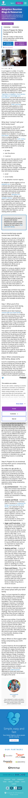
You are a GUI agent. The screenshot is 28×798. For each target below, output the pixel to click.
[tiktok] (24, 774)
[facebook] (16, 774)
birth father (5, 135)
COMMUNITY (20, 779)
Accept (14, 408)
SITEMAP (17, 781)
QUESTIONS (7, 779)
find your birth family (13, 226)
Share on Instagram (21, 43)
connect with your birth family (11, 312)
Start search (14, 740)
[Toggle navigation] (25, 3)
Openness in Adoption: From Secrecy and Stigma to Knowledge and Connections (13, 95)
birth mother (21, 139)
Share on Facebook (8, 43)
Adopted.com (6, 184)
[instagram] (22, 774)
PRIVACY (10, 781)
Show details (19, 403)
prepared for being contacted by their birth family (15, 505)
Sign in (12, 3)
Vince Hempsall (9, 47)
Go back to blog (8, 23)
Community (16, 27)
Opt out (14, 418)
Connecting (7, 27)
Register (19, 3)
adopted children (7, 198)
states (23, 781)
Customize (13, 413)
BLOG (13, 779)
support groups (15, 670)
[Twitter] (18, 774)
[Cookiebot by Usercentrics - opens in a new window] (19, 378)
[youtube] (20, 774)
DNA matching (16, 104)
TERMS (4, 781)
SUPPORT (14, 784)
